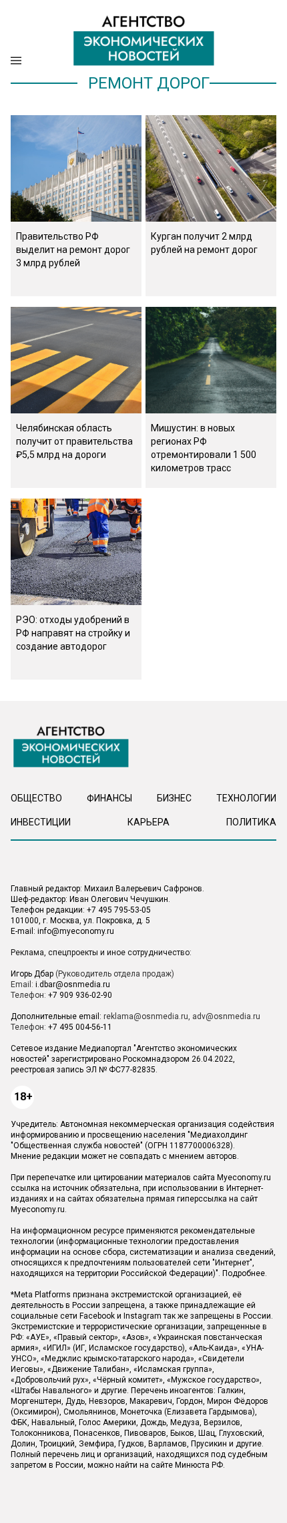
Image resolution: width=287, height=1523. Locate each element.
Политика (251, 822)
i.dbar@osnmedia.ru (72, 984)
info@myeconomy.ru (75, 931)
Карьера (148, 822)
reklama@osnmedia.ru (145, 1016)
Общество (36, 798)
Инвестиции (41, 822)
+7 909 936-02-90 (80, 995)
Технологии (246, 798)
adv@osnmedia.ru (226, 1016)
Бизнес (174, 798)
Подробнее (243, 1273)
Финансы (109, 798)
